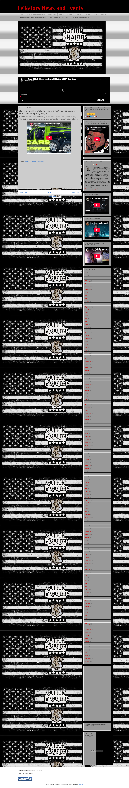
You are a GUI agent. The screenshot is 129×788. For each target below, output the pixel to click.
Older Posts (75, 192)
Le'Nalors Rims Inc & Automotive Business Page (41, 14)
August (87, 309)
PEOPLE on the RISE (65, 14)
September (88, 289)
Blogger (81, 784)
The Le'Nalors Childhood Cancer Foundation (33, 17)
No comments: (41, 161)
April (86, 298)
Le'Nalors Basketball (100, 14)
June (86, 275)
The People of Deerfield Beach (59, 17)
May (86, 278)
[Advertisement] (49, 176)
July (86, 272)
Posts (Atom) (52, 196)
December (88, 284)
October (87, 335)
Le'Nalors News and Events (50, 8)
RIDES (88, 14)
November (88, 286)
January (87, 301)
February (87, 281)
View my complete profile (92, 189)
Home (21, 14)
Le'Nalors (97, 164)
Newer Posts (23, 192)
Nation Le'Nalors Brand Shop (81, 17)
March (86, 324)
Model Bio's (78, 14)
